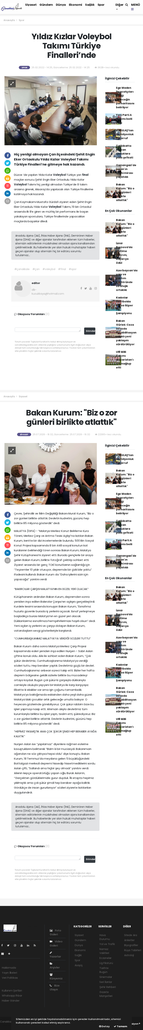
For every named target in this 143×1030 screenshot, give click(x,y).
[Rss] (36, 945)
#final (62, 269)
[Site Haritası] (4, 954)
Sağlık (90, 5)
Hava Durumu (104, 937)
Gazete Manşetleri (105, 994)
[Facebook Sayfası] (3, 945)
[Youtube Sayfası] (23, 945)
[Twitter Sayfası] (9, 945)
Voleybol (59, 175)
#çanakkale (22, 269)
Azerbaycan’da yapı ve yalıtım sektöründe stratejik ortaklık (126, 280)
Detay (105, 1026)
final (85, 175)
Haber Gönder (11, 1000)
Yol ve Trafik (107, 944)
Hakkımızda (9, 968)
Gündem (46, 5)
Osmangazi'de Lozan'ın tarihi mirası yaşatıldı (126, 171)
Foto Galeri (55, 932)
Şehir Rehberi (107, 987)
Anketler (129, 940)
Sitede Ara (130, 935)
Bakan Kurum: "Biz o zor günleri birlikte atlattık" (125, 192)
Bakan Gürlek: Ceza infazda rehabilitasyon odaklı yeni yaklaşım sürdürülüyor (126, 332)
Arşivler (55, 967)
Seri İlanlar (105, 982)
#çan (36, 269)
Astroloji (129, 955)
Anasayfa (9, 20)
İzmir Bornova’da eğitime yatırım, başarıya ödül (124, 253)
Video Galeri (56, 943)
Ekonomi (75, 5)
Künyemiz (56, 978)
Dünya (61, 5)
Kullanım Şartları (12, 990)
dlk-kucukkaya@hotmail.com (48, 292)
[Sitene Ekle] (10, 954)
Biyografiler (131, 945)
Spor (101, 5)
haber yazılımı (8, 1025)
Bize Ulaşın (55, 987)
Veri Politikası (10, 978)
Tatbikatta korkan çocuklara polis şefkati (124, 151)
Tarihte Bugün (104, 970)
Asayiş (78, 965)
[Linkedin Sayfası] (29, 945)
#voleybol (48, 269)
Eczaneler (105, 958)
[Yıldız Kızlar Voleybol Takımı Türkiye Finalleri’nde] (50, 110)
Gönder (90, 331)
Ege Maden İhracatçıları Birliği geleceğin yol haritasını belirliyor (125, 97)
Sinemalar (105, 977)
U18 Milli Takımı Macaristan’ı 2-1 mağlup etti (125, 359)
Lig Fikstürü (106, 963)
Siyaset (30, 5)
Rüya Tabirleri (132, 950)
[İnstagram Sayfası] (16, 945)
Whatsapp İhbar (12, 995)
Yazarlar (55, 956)
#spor (73, 269)
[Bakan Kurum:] (50, 473)
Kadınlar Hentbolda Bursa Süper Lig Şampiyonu (124, 305)
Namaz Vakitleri (104, 951)
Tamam (121, 1026)
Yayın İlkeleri (9, 973)
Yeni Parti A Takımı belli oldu (124, 119)
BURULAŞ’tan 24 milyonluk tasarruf (125, 134)
